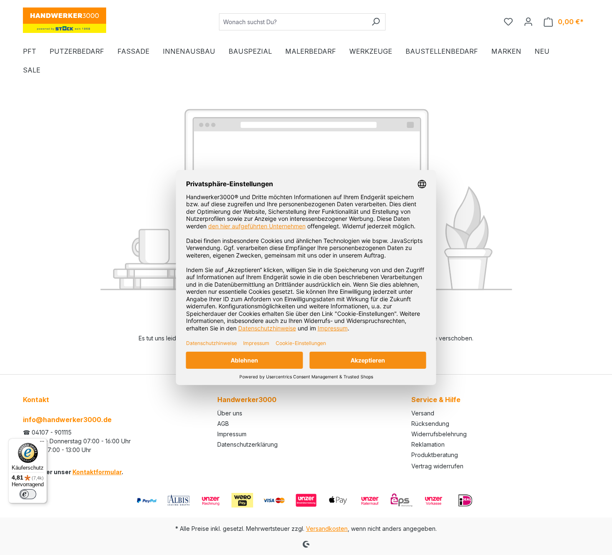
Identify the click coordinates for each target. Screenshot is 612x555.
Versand (422, 413)
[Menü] (42, 443)
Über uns (229, 413)
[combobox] (292, 21)
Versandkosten (327, 528)
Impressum (231, 434)
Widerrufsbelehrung (439, 434)
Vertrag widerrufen (437, 466)
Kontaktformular (97, 471)
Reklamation (428, 444)
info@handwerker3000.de (67, 419)
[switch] (28, 494)
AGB (223, 423)
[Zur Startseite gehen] (64, 20)
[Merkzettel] (508, 21)
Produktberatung (434, 454)
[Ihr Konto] (528, 21)
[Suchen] (376, 21)
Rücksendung (430, 423)
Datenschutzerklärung (247, 444)
